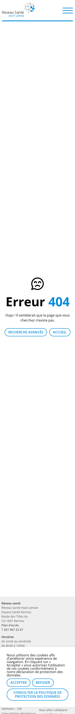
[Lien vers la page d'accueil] (18, 15)
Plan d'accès (10, 625)
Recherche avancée (25, 332)
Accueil (60, 332)
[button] (67, 10)
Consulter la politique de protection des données (37, 694)
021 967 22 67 (13, 630)
